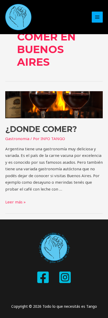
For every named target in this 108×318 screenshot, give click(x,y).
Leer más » (15, 201)
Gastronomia (17, 138)
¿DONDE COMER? (41, 129)
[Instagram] (65, 277)
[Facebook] (43, 277)
